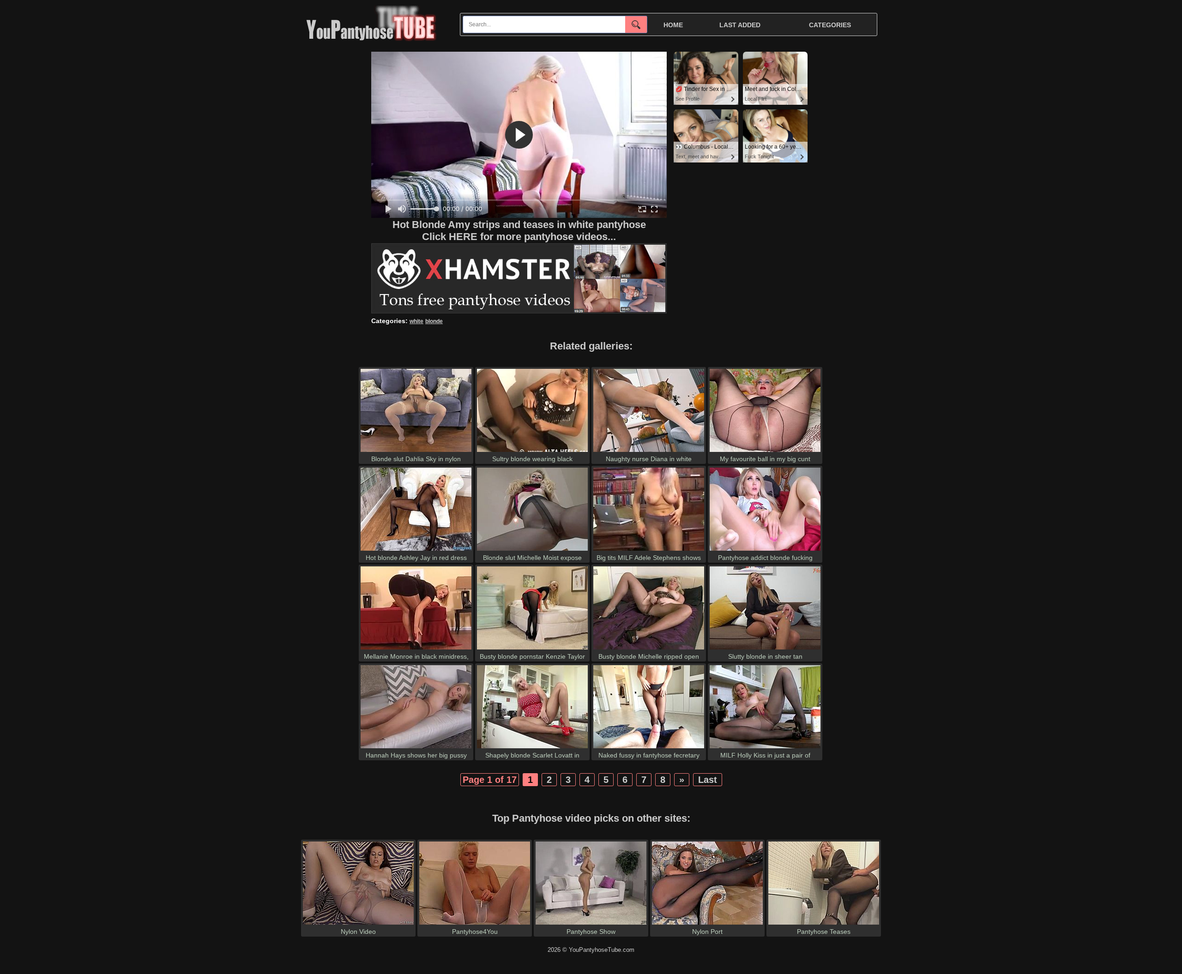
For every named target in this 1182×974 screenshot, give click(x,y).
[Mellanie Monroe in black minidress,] (416, 649)
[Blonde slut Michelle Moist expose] (532, 550)
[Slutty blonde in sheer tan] (765, 649)
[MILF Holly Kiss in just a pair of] (765, 748)
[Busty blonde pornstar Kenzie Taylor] (532, 649)
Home (673, 25)
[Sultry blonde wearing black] (532, 451)
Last (707, 780)
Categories (830, 25)
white (416, 321)
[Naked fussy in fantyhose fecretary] (648, 748)
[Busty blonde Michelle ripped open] (648, 649)
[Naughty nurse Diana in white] (648, 451)
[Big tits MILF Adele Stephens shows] (648, 550)
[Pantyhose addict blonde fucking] (765, 550)
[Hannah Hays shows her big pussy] (416, 748)
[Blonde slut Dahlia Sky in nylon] (416, 451)
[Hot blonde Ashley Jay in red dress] (416, 550)
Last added (739, 25)
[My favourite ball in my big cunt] (765, 451)
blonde (434, 321)
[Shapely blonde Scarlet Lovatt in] (532, 748)
